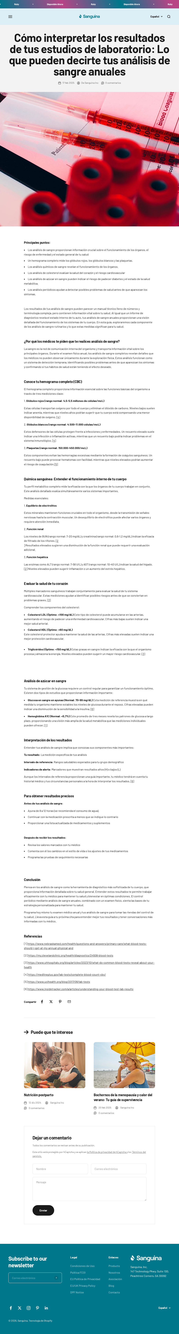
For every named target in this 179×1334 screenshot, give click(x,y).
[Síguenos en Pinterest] (37, 1308)
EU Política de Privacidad (85, 1279)
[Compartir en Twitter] (51, 1001)
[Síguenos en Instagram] (28, 1308)
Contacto (114, 1292)
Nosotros (114, 1272)
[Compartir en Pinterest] (60, 1001)
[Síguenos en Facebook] (10, 1308)
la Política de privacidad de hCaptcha (107, 1151)
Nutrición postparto (38, 1095)
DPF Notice (77, 1292)
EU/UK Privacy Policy (82, 1285)
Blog (111, 1285)
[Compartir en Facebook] (41, 1001)
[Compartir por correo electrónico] (69, 1001)
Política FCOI (77, 1272)
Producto (114, 1265)
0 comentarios (113, 82)
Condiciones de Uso (82, 1265)
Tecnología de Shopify (40, 1320)
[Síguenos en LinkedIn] (46, 1308)
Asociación (115, 1279)
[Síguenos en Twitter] (19, 1308)
